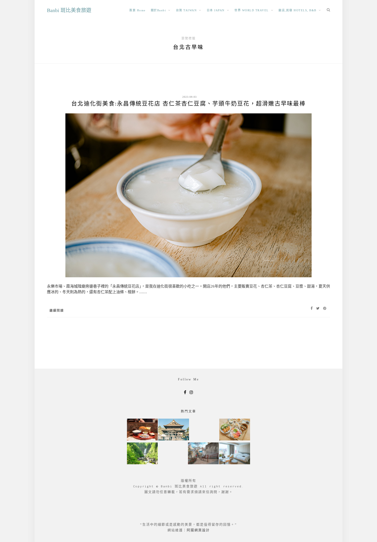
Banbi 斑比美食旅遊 (69, 10)
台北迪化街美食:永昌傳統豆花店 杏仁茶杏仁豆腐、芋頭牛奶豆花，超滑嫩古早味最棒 (188, 103)
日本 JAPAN (216, 10)
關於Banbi (158, 10)
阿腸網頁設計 (198, 530)
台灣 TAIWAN (186, 10)
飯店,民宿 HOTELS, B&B (297, 10)
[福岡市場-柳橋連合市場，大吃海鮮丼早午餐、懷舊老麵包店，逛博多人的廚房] (234, 430)
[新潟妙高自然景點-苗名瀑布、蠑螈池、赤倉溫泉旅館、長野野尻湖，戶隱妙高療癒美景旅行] (142, 453)
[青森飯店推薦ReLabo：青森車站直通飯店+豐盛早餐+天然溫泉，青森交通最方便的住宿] (234, 453)
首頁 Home (137, 10)
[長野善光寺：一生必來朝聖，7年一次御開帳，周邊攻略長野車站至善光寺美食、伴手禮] (173, 430)
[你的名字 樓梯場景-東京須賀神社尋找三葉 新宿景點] (203, 453)
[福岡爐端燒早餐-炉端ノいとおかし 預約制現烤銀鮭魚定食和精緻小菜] (142, 430)
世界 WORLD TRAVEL (251, 10)
